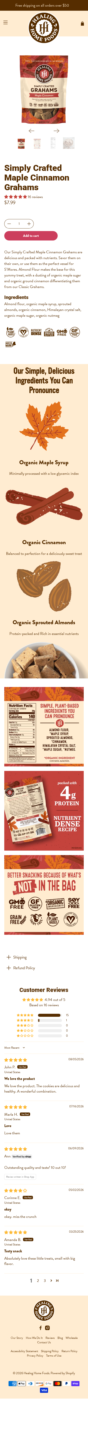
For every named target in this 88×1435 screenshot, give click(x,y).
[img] (15, 1060)
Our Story (17, 1338)
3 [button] (45, 1280)
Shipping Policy (50, 1351)
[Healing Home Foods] (44, 23)
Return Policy (70, 1351)
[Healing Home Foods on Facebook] (40, 1329)
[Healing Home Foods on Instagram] (47, 1329)
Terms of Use (53, 1355)
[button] (16, 197)
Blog (60, 1338)
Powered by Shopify (63, 1373)
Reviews (50, 1338)
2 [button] (38, 1280)
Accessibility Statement (24, 1351)
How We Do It (34, 1338)
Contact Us (44, 1342)
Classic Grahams (31, 287)
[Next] (56, 131)
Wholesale (72, 1338)
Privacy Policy (35, 1355)
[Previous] (31, 131)
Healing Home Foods (36, 1373)
